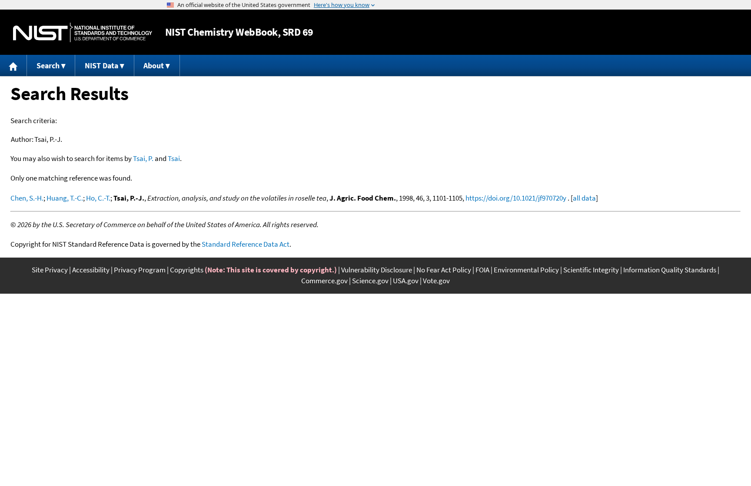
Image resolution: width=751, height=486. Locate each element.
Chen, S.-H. (26, 198)
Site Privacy (50, 270)
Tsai (174, 158)
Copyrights (186, 270)
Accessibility (91, 270)
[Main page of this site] (13, 65)
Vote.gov (436, 280)
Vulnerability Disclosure (376, 270)
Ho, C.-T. (98, 198)
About (153, 65)
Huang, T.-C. (65, 198)
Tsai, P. (143, 158)
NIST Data (101, 65)
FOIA (482, 270)
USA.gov (406, 280)
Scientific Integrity (591, 270)
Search (48, 65)
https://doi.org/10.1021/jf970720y (515, 198)
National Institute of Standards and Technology (82, 32)
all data (584, 198)
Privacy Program (140, 270)
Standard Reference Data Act (245, 244)
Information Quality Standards (669, 270)
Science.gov (370, 280)
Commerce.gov (324, 280)
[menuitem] (13, 65)
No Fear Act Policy (443, 270)
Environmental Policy (526, 270)
